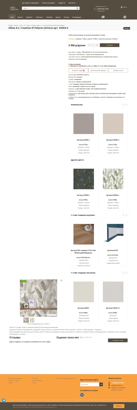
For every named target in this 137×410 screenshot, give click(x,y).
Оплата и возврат (13, 380)
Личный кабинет (37, 380)
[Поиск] (77, 8)
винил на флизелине (83, 82)
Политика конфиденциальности (65, 378)
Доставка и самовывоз (15, 378)
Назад (126, 28)
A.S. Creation (78, 77)
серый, (82, 86)
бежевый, (76, 86)
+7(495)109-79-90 (102, 9)
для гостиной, (100, 93)
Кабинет (125, 7)
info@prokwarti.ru (117, 385)
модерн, (77, 84)
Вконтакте (82, 395)
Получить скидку (77, 70)
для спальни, (90, 93)
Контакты (35, 378)
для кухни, (81, 93)
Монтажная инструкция (98, 70)
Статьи (34, 383)
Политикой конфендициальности (46, 407)
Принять (119, 406)
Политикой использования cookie (23, 407)
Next (126, 104)
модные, (95, 84)
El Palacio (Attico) (83, 75)
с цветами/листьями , (83, 89)
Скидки (10, 383)
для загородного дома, (114, 93)
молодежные (103, 84)
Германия (77, 79)
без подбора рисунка (98, 89)
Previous (123, 104)
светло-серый (90, 86)
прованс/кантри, (86, 84)
